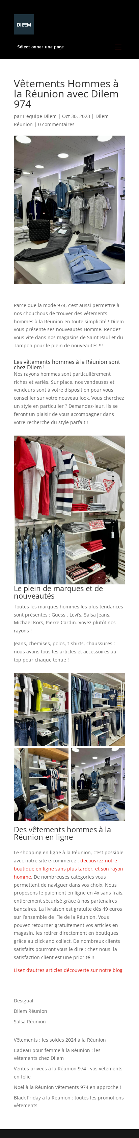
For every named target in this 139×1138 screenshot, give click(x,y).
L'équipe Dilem (40, 116)
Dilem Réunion (30, 1011)
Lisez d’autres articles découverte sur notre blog (68, 970)
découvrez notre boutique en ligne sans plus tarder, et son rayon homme (68, 868)
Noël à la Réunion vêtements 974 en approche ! (67, 1087)
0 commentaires (56, 124)
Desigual (23, 1000)
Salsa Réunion (30, 1021)
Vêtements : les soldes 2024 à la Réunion (60, 1040)
